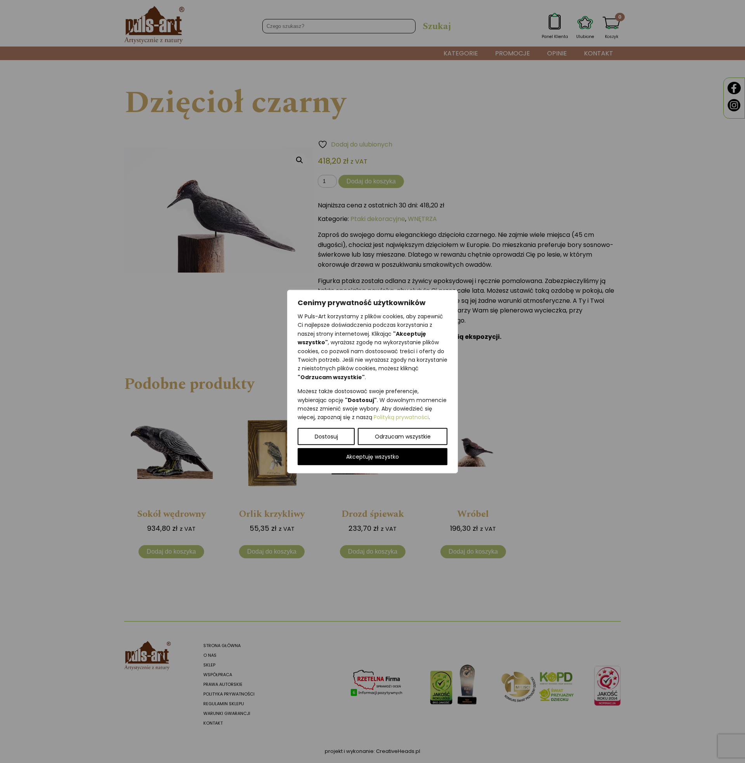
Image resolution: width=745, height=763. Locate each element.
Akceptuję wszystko (372, 456)
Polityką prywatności (401, 417)
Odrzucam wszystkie (403, 436)
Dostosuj (326, 436)
